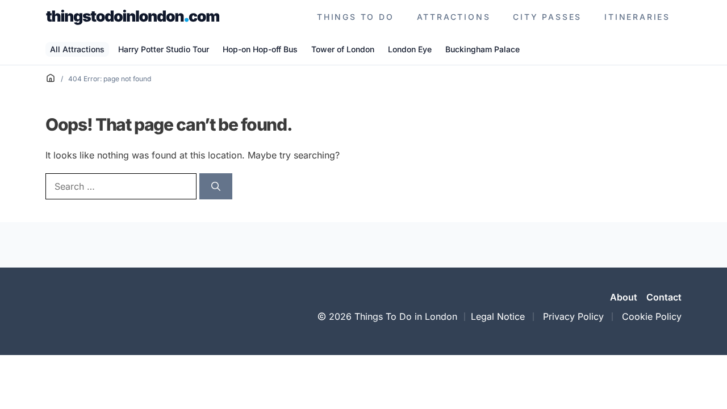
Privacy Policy (573, 316)
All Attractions (77, 49)
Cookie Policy (652, 316)
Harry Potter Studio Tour (163, 49)
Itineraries (637, 17)
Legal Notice (498, 316)
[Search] (215, 186)
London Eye (410, 49)
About (623, 297)
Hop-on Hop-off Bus (260, 49)
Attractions (454, 17)
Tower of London (342, 49)
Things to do (355, 17)
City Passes (547, 17)
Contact (664, 297)
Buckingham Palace (482, 49)
